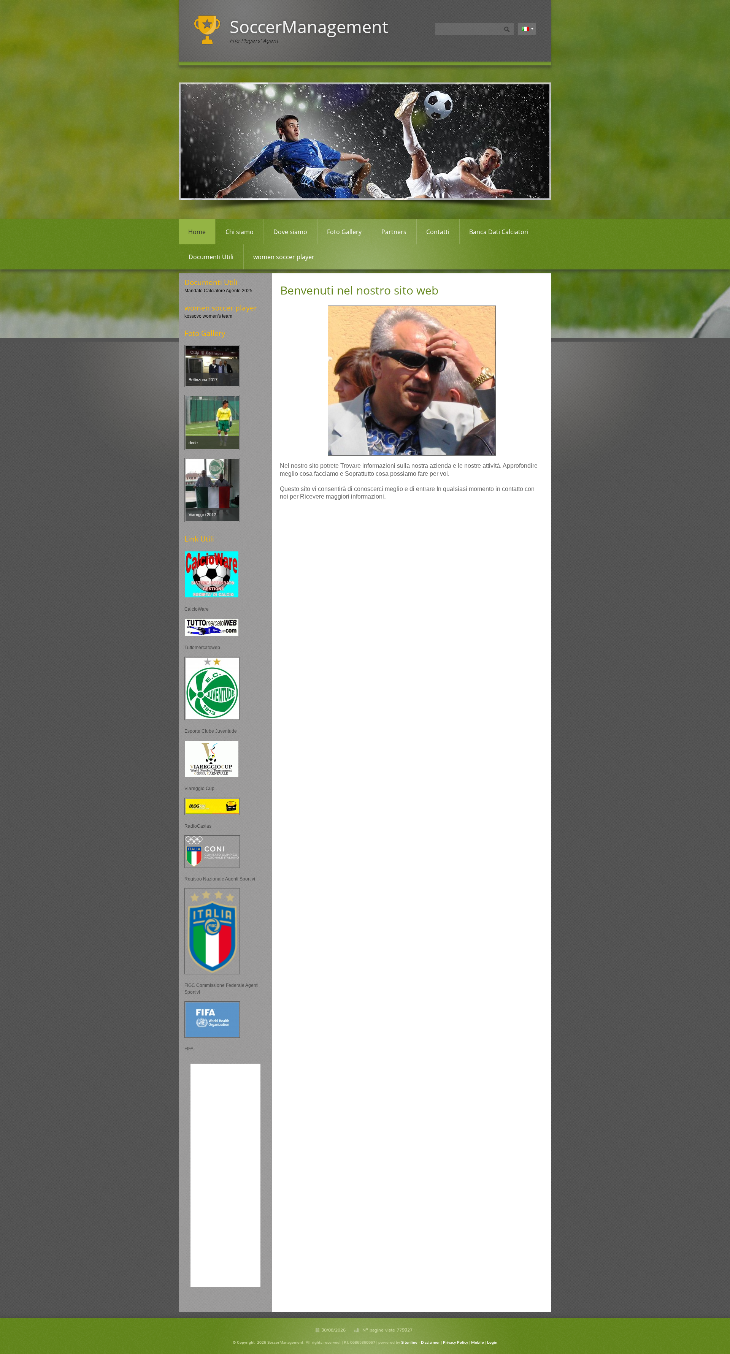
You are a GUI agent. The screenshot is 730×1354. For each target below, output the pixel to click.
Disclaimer (430, 1342)
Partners (393, 232)
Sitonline (409, 1342)
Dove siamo (290, 232)
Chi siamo (239, 232)
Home (197, 232)
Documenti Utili (211, 257)
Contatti (437, 232)
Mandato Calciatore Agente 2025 (218, 290)
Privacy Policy (455, 1342)
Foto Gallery (344, 232)
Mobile (477, 1342)
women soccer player (283, 257)
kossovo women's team (208, 316)
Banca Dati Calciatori (498, 232)
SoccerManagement (309, 26)
